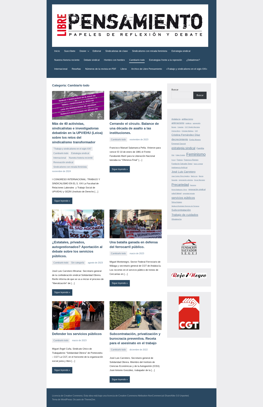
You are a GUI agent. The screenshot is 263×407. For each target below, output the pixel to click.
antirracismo (177, 123)
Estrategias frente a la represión (165, 60)
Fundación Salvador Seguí (181, 164)
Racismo (193, 185)
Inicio (57, 51)
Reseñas (76, 69)
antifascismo (187, 119)
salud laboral (176, 193)
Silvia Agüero (176, 202)
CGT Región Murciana (192, 127)
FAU (172, 155)
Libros (124, 69)
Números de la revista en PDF (100, 69)
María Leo (194, 176)
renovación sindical (196, 189)
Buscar (174, 89)
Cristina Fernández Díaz (185, 134)
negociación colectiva (186, 180)
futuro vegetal (198, 164)
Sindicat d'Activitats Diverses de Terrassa (185, 206)
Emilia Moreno (195, 140)
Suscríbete (69, 51)
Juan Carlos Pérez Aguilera (180, 176)
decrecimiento (179, 139)
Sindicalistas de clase (116, 51)
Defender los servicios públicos (77, 334)
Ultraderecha (176, 219)
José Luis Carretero (183, 171)
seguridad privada (189, 193)
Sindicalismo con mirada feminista (149, 51)
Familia (200, 148)
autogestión (196, 123)
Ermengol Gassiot (178, 144)
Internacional (60, 69)
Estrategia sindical (180, 51)
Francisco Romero (191, 160)
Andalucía (175, 119)
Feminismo (196, 154)
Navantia (174, 180)
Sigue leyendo (61, 201)
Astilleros (188, 123)
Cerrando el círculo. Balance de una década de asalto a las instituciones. (134, 128)
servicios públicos (183, 197)
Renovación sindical (63, 162)
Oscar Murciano (199, 180)
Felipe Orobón (180, 155)
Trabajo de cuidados (184, 214)
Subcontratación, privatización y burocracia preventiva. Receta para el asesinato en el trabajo (135, 338)
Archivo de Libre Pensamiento (146, 69)
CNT (196, 131)
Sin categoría (77, 262)
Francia (180, 160)
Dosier (83, 51)
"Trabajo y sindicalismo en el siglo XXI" (72, 149)
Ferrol (173, 160)
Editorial (97, 51)
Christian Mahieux (188, 131)
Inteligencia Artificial (179, 168)
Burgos (173, 127)
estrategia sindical (183, 148)
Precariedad (180, 184)
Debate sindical (92, 60)
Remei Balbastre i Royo (179, 189)
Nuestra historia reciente (66, 60)
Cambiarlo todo (137, 60)
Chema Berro (175, 131)
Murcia (201, 176)
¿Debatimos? (193, 60)
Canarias (181, 127)
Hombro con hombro (114, 60)
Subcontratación (181, 210)
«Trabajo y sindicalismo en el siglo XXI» (186, 69)
